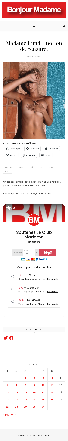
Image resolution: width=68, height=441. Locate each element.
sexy (51, 167)
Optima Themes (43, 435)
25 (51, 399)
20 (7, 399)
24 (43, 399)
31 (43, 406)
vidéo (7, 171)
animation (9, 167)
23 (34, 399)
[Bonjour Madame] (34, 10)
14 (16, 392)
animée (22, 167)
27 (7, 406)
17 (43, 392)
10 (43, 385)
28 (16, 406)
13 (7, 392)
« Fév (6, 414)
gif (32, 167)
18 (51, 392)
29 (25, 406)
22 (25, 399)
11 (51, 385)
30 (34, 406)
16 (34, 392)
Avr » (13, 414)
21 (16, 399)
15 (25, 392)
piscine (41, 167)
